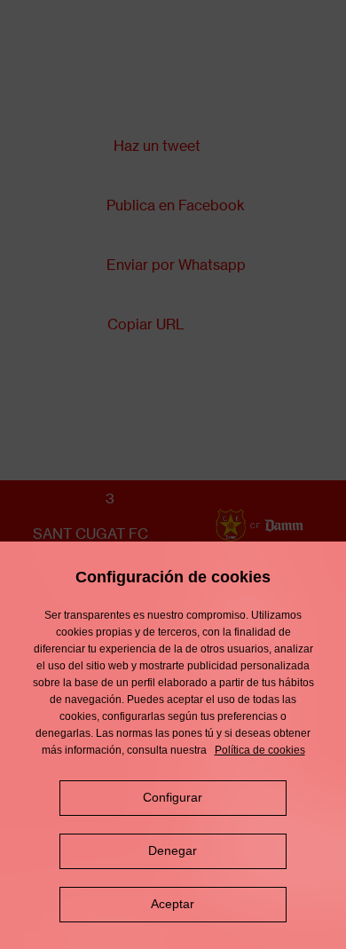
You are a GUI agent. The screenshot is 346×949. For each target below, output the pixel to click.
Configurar (172, 797)
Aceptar (172, 904)
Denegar (172, 850)
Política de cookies (260, 750)
